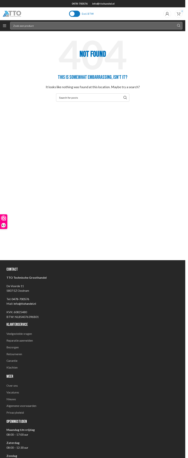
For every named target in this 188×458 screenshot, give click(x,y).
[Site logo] (12, 13)
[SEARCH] (178, 26)
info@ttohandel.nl (103, 3)
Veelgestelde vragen (19, 333)
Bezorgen (12, 347)
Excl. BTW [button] (88, 13)
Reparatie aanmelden (19, 340)
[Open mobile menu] (4, 25)
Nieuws (11, 399)
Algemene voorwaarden (21, 405)
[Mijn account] (167, 13)
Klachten (12, 367)
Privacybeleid (15, 412)
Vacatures (12, 392)
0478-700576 (80, 3)
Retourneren (14, 354)
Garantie (11, 360)
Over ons (12, 385)
